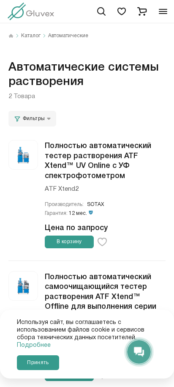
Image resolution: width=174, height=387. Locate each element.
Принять (38, 362)
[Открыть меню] (163, 11)
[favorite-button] (102, 241)
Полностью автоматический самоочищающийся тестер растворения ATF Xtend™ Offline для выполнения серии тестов (100, 295)
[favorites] (121, 11)
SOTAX (95, 204)
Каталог (31, 35)
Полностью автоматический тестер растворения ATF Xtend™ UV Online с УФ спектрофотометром (98, 159)
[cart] (142, 11)
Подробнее (34, 345)
